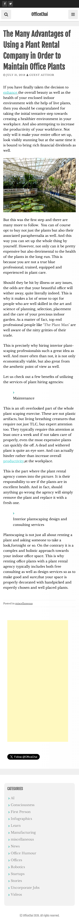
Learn (16, 825)
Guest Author (41, 74)
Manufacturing (23, 832)
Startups (18, 874)
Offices (16, 860)
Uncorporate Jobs (25, 888)
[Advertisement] (37, 681)
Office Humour (23, 853)
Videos (16, 894)
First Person (21, 812)
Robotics (18, 867)
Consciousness (22, 805)
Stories (16, 881)
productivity (13, 461)
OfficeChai (39, 14)
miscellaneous (24, 603)
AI (13, 798)
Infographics (21, 819)
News (15, 846)
